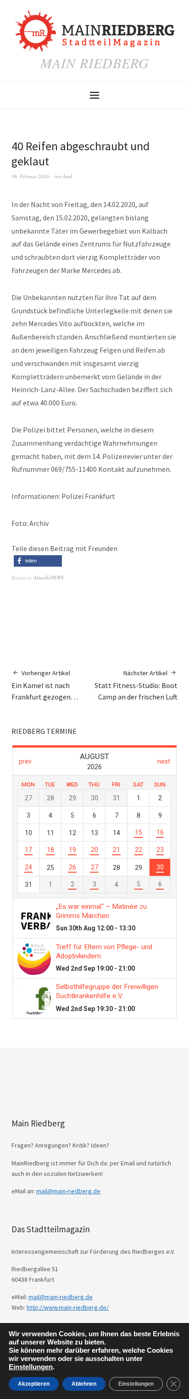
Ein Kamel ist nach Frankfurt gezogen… (44, 685)
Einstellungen (31, 1367)
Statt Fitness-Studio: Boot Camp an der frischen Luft (136, 685)
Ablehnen (84, 1384)
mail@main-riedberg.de (68, 1191)
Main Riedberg (94, 63)
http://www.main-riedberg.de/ (68, 1307)
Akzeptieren (34, 1384)
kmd (67, 176)
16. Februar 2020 (30, 176)
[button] (38, 561)
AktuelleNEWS (48, 577)
